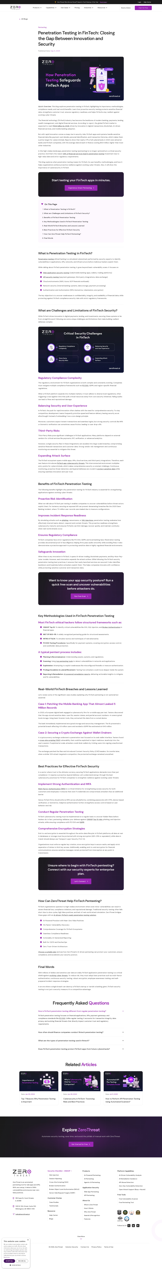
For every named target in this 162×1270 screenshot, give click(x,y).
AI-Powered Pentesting (92, 1175)
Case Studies (54, 1202)
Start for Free (143, 8)
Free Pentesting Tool (126, 1202)
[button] (16, 1265)
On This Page (51, 204)
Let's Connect (80, 881)
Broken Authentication (111, 627)
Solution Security (71, 1247)
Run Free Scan (80, 596)
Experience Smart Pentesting (80, 188)
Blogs (51, 1219)
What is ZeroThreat (91, 1205)
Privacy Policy (96, 1247)
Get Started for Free (80, 1144)
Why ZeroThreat (90, 1212)
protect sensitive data (106, 469)
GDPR (82, 822)
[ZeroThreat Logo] (15, 8)
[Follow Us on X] (128, 1225)
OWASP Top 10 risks (94, 819)
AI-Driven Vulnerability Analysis (130, 1175)
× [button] (28, 1240)
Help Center (147, 2)
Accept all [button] (9, 1261)
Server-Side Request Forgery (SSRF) (62, 1193)
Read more (103, 2)
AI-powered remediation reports (77, 674)
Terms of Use (108, 1247)
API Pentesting (89, 1195)
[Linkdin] (133, 1225)
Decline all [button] (22, 1261)
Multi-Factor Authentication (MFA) (52, 789)
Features (87, 1219)
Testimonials (53, 1206)
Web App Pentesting (91, 1192)
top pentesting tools (64, 661)
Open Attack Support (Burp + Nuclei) (132, 1189)
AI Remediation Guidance (128, 1179)
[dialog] (16, 1253)
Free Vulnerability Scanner (128, 1199)
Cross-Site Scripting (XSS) (58, 1182)
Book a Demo (126, 8)
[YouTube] (137, 1225)
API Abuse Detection (126, 1182)
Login (139, 2)
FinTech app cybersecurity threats (71, 463)
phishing (65, 520)
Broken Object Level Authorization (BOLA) (64, 1189)
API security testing (51, 277)
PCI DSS (85, 385)
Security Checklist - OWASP (59, 1171)
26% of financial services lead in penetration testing (83, 154)
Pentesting (42, 27)
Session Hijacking (55, 1179)
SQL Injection (54, 1175)
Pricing (77, 8)
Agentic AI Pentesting (92, 1182)
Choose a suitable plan (47, 952)
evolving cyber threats (59, 975)
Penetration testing (46, 259)
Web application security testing (56, 273)
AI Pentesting (89, 1179)
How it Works (88, 1208)
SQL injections (87, 520)
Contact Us (85, 1247)
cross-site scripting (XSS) (50, 740)
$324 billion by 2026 (61, 126)
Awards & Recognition (92, 1215)
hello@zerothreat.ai (23, 1214)
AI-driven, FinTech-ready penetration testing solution (75, 915)
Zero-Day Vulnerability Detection (131, 1186)
